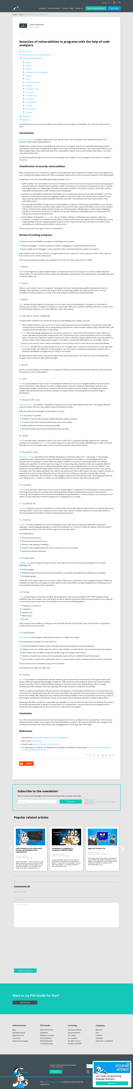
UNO (21, 384)
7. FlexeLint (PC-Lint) (32, 82)
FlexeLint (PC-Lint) (25, 405)
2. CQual (28, 66)
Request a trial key (47, 1035)
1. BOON (28, 62)
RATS (24, 333)
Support (104, 2)
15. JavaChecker (31, 109)
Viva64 (21, 441)
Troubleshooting (46, 1044)
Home (14, 14)
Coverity (22, 490)
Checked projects (18, 1033)
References (26, 120)
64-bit (44, 443)
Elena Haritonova (37, 24)
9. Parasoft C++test (32, 89)
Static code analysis (26, 139)
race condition (49, 217)
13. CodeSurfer (30, 102)
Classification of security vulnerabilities (36, 55)
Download (44, 1033)
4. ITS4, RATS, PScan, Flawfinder (36, 72)
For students (72, 1038)
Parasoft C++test (25, 457)
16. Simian (29, 112)
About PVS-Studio (46, 1030)
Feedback (99, 1038)
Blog (71, 8)
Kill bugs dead (37, 741)
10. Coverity (29, 92)
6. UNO (27, 79)
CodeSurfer (23, 563)
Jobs (97, 1033)
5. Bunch (28, 76)
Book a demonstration (96, 8)
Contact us (56, 1072)
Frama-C (22, 525)
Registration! (112, 1083)
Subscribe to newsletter (104, 1041)
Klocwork (22, 508)
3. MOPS (28, 69)
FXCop (21, 597)
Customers (16, 1038)
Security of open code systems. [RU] (46, 744)
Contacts (99, 1035)
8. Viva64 (28, 86)
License (64, 8)
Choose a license (74, 1033)
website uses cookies (52, 1082)
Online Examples (46, 1041)
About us (79, 8)
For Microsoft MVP (74, 1044)
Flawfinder (26, 347)
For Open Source (74, 1041)
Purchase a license (75, 1030)
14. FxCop (28, 106)
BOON (21, 272)
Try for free (114, 8)
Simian (21, 679)
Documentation (54, 8)
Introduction (26, 51)
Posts (21, 14)
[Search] (89, 1066)
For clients (72, 1035)
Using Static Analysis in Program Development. (51, 737)
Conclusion (26, 116)
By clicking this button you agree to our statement (100, 802)
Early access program (20, 1041)
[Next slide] (122, 849)
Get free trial (25, 1002)
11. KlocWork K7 (31, 96)
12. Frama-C (29, 99)
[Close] (128, 1064)
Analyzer (42, 8)
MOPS (21, 304)
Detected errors (18, 1035)
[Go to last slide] (10, 849)
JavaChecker (23, 637)
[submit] (120, 2)
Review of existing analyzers (32, 58)
